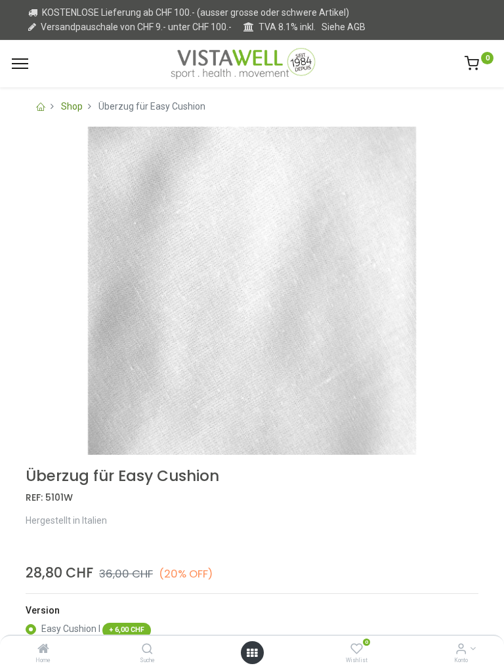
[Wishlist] (356, 649)
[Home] (43, 649)
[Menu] (20, 63)
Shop (72, 106)
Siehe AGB (344, 27)
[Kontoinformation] (461, 649)
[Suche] (147, 649)
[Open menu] (252, 653)
